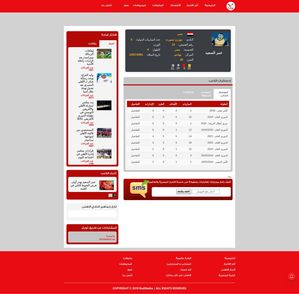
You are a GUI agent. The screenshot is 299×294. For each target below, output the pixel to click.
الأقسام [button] (176, 5)
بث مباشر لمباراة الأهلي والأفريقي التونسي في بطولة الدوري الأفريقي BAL (85, 110)
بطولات (127, 258)
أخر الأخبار (192, 5)
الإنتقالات (188, 92)
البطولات (157, 5)
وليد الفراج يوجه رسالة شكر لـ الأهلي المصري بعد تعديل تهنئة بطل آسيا (85, 83)
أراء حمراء (185, 269)
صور (126, 5)
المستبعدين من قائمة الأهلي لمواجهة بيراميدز (84, 134)
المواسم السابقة (206, 94)
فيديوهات (139, 5)
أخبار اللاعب (108, 173)
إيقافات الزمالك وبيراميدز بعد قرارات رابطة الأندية (85, 57)
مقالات (92, 43)
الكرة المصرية (227, 275)
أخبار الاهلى (228, 269)
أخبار (111, 43)
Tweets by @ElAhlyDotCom (107, 237)
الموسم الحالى (223, 94)
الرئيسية (210, 5)
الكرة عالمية (183, 258)
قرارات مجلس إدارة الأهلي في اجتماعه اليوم (84, 154)
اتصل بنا (106, 5)
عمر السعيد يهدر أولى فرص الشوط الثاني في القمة (83, 185)
